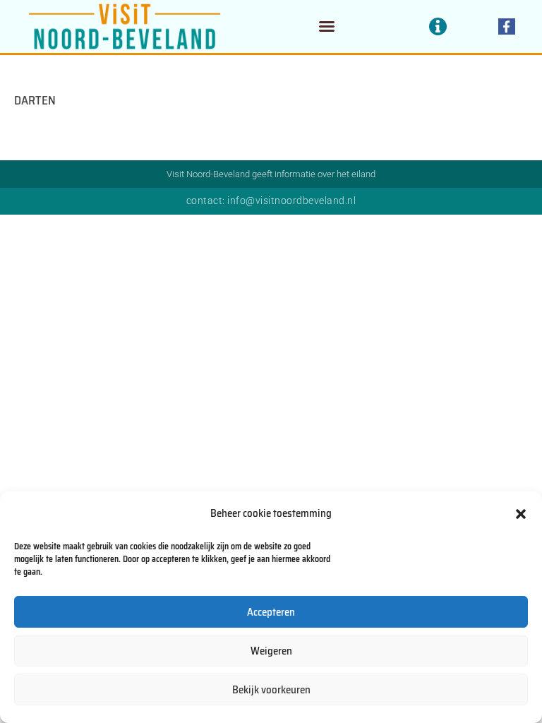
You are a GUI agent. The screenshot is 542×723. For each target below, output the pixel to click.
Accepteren (271, 612)
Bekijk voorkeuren (271, 689)
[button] (521, 514)
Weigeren (271, 651)
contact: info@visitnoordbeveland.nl (271, 200)
